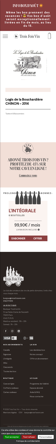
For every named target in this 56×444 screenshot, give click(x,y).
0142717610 (8, 301)
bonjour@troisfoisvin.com (14, 298)
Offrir (37, 238)
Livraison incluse (26, 230)
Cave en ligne (8, 383)
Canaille (6, 350)
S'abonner (18, 238)
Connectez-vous (28, 175)
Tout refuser (29, 437)
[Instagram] (12, 331)
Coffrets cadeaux (10, 388)
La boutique (9, 305)
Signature (7, 354)
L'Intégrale (7, 358)
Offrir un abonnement (39, 358)
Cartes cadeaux (10, 392)
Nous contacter (36, 396)
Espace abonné (36, 388)
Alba (5, 363)
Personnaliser (45, 437)
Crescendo (8, 367)
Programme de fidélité (39, 383)
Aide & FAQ (35, 392)
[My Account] (49, 36)
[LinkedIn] (18, 331)
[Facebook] (5, 331)
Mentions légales (10, 413)
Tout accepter (12, 437)
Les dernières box (37, 350)
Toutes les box (9, 371)
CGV (20, 413)
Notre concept (36, 354)
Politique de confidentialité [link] (28, 441)
